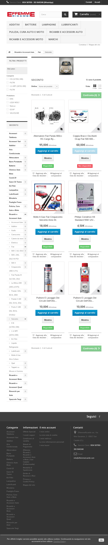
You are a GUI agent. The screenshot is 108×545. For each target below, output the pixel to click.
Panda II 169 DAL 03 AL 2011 (15, 301)
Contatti (89, 2)
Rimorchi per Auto (14, 393)
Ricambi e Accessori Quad (15, 385)
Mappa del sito (94, 45)
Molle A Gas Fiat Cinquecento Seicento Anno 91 (47, 218)
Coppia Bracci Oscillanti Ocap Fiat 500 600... (85, 137)
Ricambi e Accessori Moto (26, 39)
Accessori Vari (15, 141)
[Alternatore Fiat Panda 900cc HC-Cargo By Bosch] (48, 116)
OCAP (12, 110)
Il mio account (48, 427)
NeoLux (13, 106)
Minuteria (13, 198)
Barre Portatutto (15, 162)
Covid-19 (12, 178)
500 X (13, 263)
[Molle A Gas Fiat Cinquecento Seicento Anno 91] (48, 197)
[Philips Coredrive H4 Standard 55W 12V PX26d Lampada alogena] (85, 197)
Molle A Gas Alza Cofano (15, 357)
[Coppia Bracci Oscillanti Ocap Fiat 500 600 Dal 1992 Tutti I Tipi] (85, 116)
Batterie (30, 24)
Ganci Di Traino (15, 182)
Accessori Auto (17, 222)
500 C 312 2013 (17, 251)
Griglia (95, 88)
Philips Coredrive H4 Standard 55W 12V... (85, 218)
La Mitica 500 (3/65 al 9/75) (15, 285)
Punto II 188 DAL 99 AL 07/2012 (15, 311)
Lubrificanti (69, 24)
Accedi (97, 2)
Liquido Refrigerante (13, 345)
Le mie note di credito (48, 435)
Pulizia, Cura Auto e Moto (26, 31)
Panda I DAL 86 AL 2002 (15, 293)
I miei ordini (45, 432)
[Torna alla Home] (9, 52)
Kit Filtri (12, 186)
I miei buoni (44, 445)
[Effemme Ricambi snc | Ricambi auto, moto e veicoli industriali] (21, 13)
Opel (13, 363)
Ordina (34, 86)
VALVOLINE (14, 113)
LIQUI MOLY (14, 102)
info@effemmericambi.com (84, 458)
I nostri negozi (29, 435)
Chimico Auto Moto (14, 172)
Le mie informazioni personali (52, 442)
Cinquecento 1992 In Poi (15, 269)
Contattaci (83, 45)
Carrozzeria (15, 235)
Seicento (14, 319)
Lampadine (49, 24)
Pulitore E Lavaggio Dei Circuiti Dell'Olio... (47, 299)
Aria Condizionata (14, 152)
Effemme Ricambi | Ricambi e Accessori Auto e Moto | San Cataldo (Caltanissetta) (29, 457)
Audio (13, 230)
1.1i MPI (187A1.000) (18, 86)
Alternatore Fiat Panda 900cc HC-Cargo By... (48, 137)
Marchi (53, 39)
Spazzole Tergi (15, 399)
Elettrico (14, 243)
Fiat (12, 247)
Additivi (14, 24)
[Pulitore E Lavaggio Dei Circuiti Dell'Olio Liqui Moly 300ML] (48, 278)
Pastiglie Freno (15, 202)
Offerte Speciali (29, 432)
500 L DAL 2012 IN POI (14, 257)
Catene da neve (17, 239)
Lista (99, 88)
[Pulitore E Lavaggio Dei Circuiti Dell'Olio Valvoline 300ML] (85, 278)
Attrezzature (14, 158)
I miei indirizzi (45, 439)
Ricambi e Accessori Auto (66, 31)
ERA (11, 99)
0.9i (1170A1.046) (16, 79)
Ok (101, 540)
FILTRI (12, 83)
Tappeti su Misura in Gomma (16, 369)
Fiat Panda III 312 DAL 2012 (15, 277)
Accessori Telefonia (13, 135)
